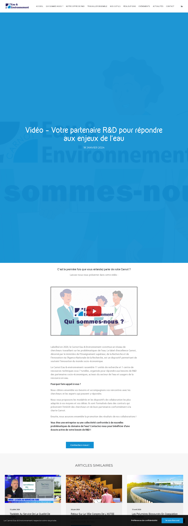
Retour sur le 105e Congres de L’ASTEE (92, 514)
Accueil (39, 6)
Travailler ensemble (97, 6)
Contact (170, 6)
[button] (181, 6)
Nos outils (115, 6)
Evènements (144, 6)
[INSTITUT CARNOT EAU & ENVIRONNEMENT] (17, 6)
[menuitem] (39, 6)
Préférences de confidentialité (144, 520)
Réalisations (129, 6)
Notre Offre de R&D (75, 6)
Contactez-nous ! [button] (79, 445)
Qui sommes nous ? (54, 6)
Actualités (158, 6)
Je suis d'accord (172, 520)
